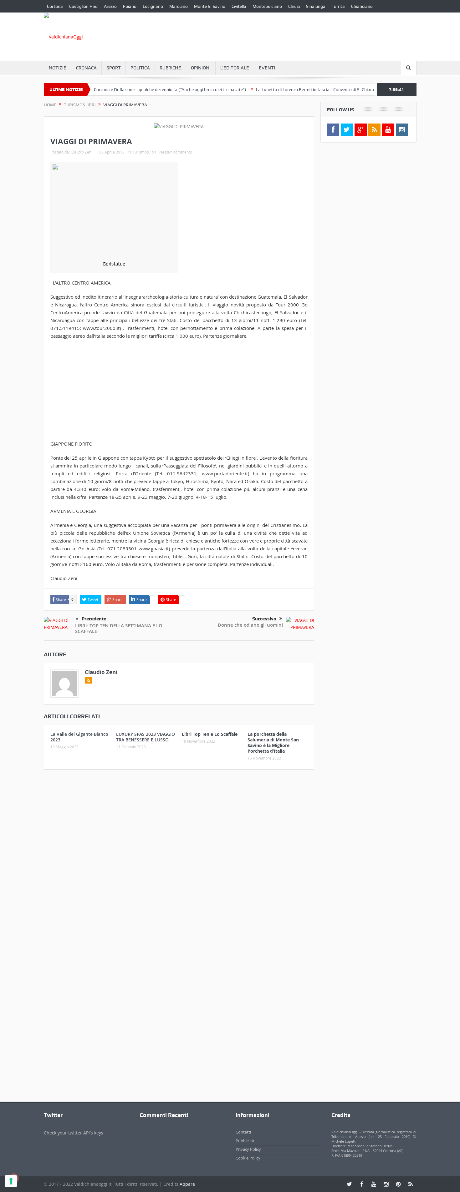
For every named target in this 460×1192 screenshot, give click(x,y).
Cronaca (86, 68)
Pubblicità (245, 1141)
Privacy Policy (248, 1149)
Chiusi (294, 6)
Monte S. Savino (209, 6)
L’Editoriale (234, 68)
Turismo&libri (144, 151)
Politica (140, 68)
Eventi (267, 68)
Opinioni (201, 68)
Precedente (94, 619)
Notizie (57, 68)
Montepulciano (267, 6)
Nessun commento (175, 151)
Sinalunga (315, 6)
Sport (113, 68)
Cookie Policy (248, 1158)
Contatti (243, 1132)
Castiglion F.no (83, 6)
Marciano (178, 6)
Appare (187, 1184)
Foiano (129, 6)
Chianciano (362, 6)
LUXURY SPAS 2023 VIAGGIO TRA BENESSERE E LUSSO (145, 737)
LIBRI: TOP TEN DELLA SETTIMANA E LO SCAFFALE (118, 628)
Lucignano (153, 6)
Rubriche (170, 68)
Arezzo (110, 6)
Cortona (55, 6)
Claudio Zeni (81, 151)
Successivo (264, 619)
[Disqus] (179, 857)
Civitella (239, 6)
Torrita (338, 6)
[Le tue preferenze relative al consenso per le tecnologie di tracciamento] (11, 1181)
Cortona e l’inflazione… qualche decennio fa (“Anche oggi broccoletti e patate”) (148, 89)
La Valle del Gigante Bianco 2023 (79, 737)
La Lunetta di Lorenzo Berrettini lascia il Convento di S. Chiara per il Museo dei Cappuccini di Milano (329, 89)
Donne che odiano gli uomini (250, 625)
